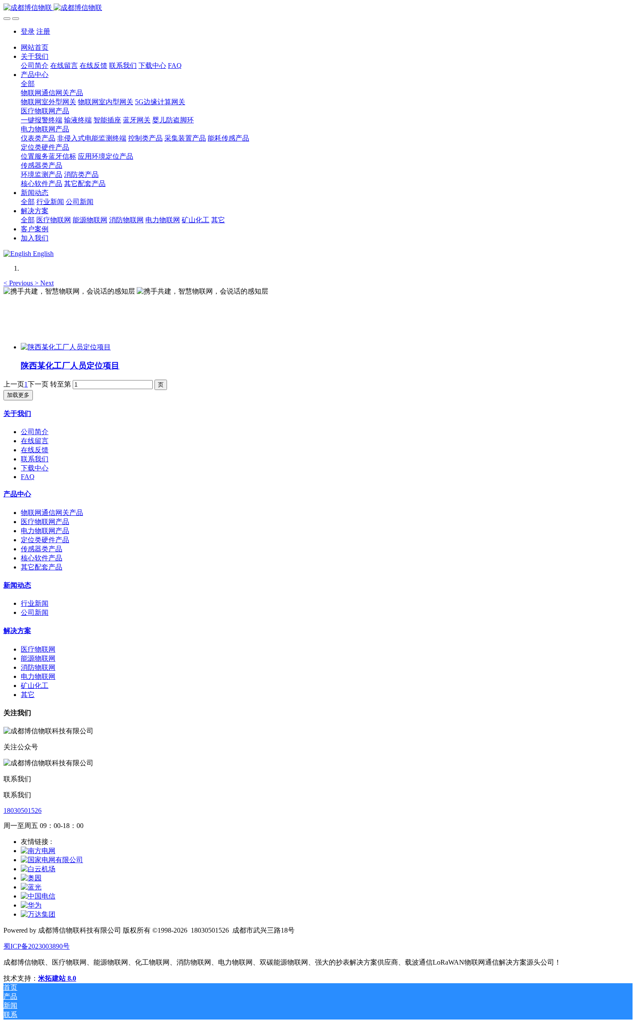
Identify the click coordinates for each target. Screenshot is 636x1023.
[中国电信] (38, 896)
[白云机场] (38, 869)
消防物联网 (38, 667)
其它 (28, 694)
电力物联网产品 (45, 530)
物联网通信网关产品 (52, 512)
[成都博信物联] (318, 8)
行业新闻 (34, 603)
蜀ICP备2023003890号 (36, 946)
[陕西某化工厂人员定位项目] (66, 347)
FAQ (28, 476)
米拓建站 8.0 (57, 978)
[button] (19, 283)
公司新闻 (34, 612)
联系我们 (34, 459)
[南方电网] (38, 850)
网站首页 (34, 47)
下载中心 (34, 468)
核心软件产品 (41, 558)
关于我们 (17, 413)
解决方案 (17, 630)
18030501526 (22, 810)
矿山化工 (34, 685)
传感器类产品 (41, 549)
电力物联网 (38, 676)
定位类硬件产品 (45, 539)
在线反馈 (34, 450)
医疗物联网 (38, 649)
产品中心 (17, 494)
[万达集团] (38, 914)
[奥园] (31, 878)
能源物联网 (38, 658)
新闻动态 (17, 585)
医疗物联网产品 (45, 521)
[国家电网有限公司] (52, 859)
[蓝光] (31, 887)
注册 (43, 31)
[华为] (31, 905)
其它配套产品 (41, 567)
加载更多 (18, 395)
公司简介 (34, 431)
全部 (28, 83)
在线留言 (34, 440)
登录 (28, 31)
